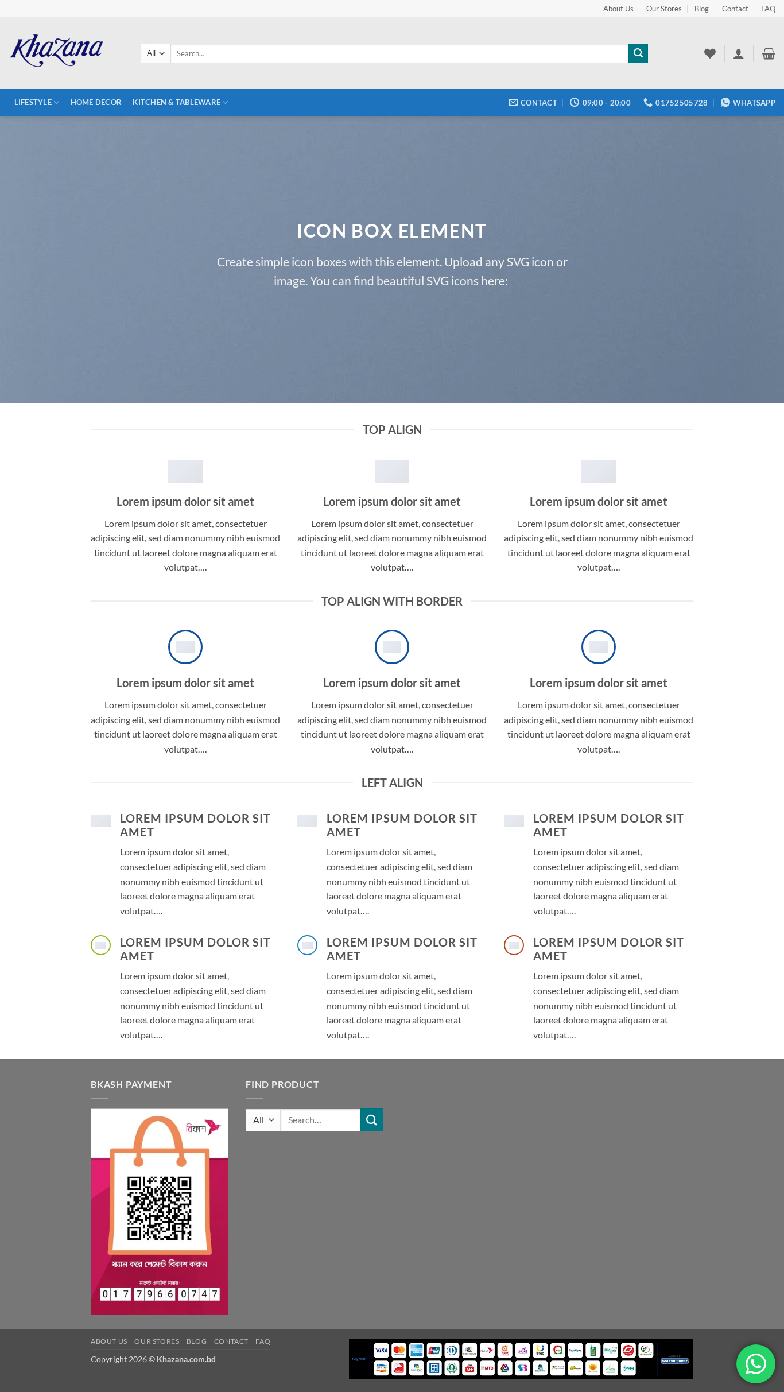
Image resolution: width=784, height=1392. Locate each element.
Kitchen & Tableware (176, 102)
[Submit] (638, 53)
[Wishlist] (710, 53)
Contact (735, 8)
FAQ (768, 8)
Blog (701, 8)
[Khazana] (66, 53)
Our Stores (664, 8)
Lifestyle (33, 102)
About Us (618, 8)
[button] (738, 53)
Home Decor (96, 102)
